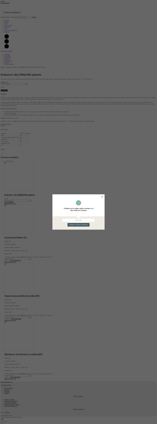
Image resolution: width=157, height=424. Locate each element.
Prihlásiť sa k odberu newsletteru (78, 225)
